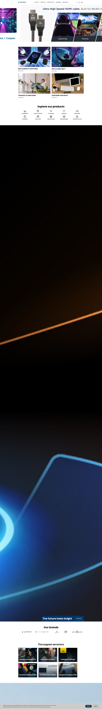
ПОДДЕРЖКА (43, 2)
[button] (100, 23)
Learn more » (21, 97)
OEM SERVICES (65, 2)
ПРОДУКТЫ (36, 2)
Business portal (50, 2)
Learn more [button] (78, 618)
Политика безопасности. (46, 707)
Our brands (58, 2)
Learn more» (20, 70)
